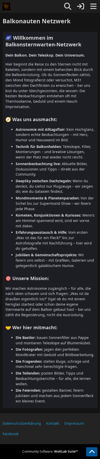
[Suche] (68, 6)
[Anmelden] (80, 6)
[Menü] (93, 6)
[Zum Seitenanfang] (91, 451)
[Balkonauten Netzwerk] (6, 6)
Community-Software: (50, 451)
